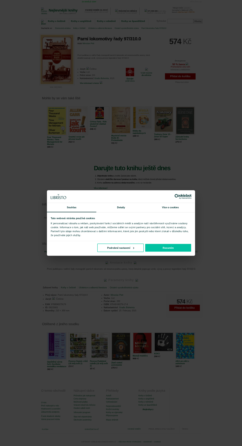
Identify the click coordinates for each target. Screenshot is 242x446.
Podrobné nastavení (118, 247)
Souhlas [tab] (71, 207)
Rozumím (168, 247)
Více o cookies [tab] (170, 207)
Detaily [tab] (121, 207)
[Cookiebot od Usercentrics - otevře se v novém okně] (177, 196)
